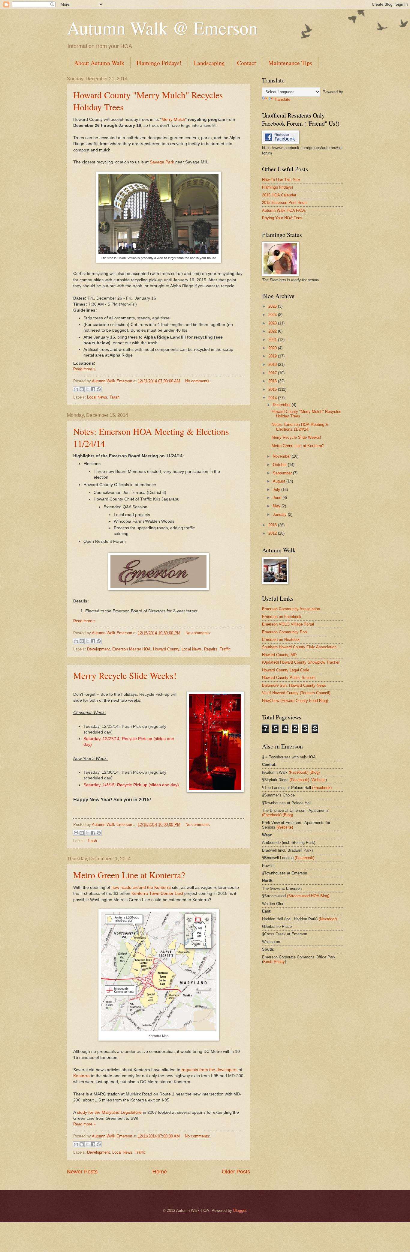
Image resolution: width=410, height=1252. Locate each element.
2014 (273, 398)
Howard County (166, 649)
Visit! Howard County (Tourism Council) (296, 693)
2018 (273, 364)
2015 (273, 389)
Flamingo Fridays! (159, 63)
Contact (246, 63)
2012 (273, 533)
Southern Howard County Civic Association (299, 647)
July (277, 489)
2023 (273, 323)
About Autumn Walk (99, 63)
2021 (273, 339)
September (283, 473)
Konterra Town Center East (157, 893)
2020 (273, 348)
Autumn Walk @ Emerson (162, 28)
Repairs (210, 649)
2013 (273, 525)
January (280, 514)
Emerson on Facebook (281, 616)
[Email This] (76, 389)
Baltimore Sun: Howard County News (294, 685)
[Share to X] (87, 389)
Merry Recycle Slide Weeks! (124, 675)
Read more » (84, 369)
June (277, 497)
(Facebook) (298, 772)
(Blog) (314, 772)
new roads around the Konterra (141, 887)
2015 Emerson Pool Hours (285, 202)
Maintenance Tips (290, 63)
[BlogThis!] (82, 389)
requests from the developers (209, 1070)
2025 (273, 306)
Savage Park (162, 162)
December (282, 404)
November (282, 456)
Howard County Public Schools (289, 677)
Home (159, 1172)
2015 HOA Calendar (279, 195)
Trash (114, 397)
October (280, 464)
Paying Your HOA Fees (282, 218)
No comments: (198, 381)
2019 (273, 356)
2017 (273, 373)
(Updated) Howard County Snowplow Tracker (300, 662)
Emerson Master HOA (131, 649)
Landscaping (209, 63)
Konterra (81, 1076)
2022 (273, 331)
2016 (273, 381)
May (277, 506)
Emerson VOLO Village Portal (288, 624)
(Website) (284, 827)
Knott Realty (274, 961)
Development (98, 649)
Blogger (239, 1210)
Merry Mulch (173, 119)
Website (319, 780)
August (279, 481)
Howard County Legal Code (285, 670)
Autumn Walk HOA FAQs (284, 210)
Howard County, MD (279, 655)
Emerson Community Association (291, 609)
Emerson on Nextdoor (281, 639)
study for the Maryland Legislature (109, 1112)
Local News (97, 397)
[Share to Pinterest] (99, 389)
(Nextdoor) (328, 919)
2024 (273, 314)
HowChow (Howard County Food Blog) (295, 700)
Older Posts (236, 1172)
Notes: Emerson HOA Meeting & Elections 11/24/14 (300, 426)
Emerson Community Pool (285, 632)
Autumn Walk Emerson (112, 381)
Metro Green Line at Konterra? (129, 875)
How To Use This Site (281, 180)
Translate (282, 99)
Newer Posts (82, 1172)
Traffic (225, 649)
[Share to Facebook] (93, 389)
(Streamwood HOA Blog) (308, 896)
